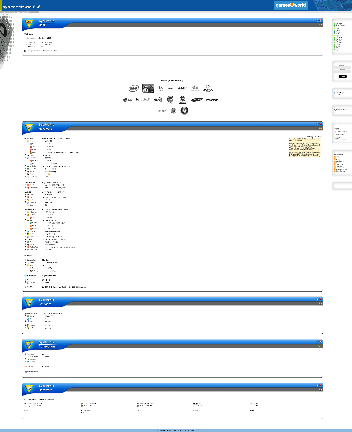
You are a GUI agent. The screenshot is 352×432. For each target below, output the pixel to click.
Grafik (338, 158)
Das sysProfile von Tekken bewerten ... (43, 50)
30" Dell (46, 280)
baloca (337, 136)
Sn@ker (337, 128)
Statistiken (339, 43)
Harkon (337, 137)
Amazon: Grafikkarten (186, 430)
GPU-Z (338, 48)
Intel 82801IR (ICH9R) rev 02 (56, 188)
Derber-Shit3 (339, 134)
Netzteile (339, 166)
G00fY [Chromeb (341, 139)
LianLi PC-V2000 (51, 263)
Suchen (338, 27)
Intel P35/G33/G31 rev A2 (54, 185)
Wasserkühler (50, 245)
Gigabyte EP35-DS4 (51, 183)
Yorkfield (48, 141)
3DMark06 (339, 37)
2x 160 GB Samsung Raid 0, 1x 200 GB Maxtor (64, 287)
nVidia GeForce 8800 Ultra (55, 210)
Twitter (338, 32)
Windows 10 (340, 168)
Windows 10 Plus (341, 169)
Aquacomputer (49, 276)
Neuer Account (340, 25)
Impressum (339, 50)
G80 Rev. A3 (49, 215)
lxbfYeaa (338, 130)
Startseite (339, 23)
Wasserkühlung (50, 171)
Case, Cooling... (341, 171)
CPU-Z (338, 46)
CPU (337, 156)
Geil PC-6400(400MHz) (53, 192)
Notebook (339, 163)
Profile (338, 30)
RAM (337, 159)
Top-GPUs (339, 41)
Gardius (86, 413)
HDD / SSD (339, 164)
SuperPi (338, 35)
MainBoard (339, 161)
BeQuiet (48, 265)
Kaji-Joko (86, 410)
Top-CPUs (339, 39)
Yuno (336, 133)
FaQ (337, 28)
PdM (337, 34)
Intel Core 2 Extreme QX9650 (56, 139)
